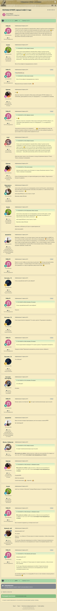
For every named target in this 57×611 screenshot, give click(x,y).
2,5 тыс (8, 454)
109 (9, 290)
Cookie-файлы (41, 606)
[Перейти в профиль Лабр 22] (3, 14)
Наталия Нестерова (8, 377)
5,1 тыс (8, 246)
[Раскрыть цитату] (17, 48)
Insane (8, 45)
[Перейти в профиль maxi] (8, 142)
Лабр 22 (11, 13)
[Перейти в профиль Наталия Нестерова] (8, 383)
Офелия (8, 89)
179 (9, 149)
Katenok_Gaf (8, 528)
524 (9, 37)
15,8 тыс (9, 540)
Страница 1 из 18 (25, 20)
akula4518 (8, 234)
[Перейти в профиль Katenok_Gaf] (8, 533)
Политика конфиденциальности (29, 606)
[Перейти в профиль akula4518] (8, 239)
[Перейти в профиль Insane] (8, 50)
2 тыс (8, 101)
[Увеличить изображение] (51, 30)
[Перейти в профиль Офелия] (8, 94)
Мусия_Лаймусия (8, 442)
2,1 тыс (8, 56)
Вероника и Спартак (8, 186)
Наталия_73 (8, 278)
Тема (18, 606)
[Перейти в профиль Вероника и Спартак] (8, 192)
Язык (14, 606)
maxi (8, 137)
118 (9, 198)
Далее (16, 20)
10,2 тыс (9, 390)
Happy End (17, 15)
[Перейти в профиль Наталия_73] (8, 283)
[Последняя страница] (19, 21)
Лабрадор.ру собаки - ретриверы (30, 2)
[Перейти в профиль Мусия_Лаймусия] (8, 447)
